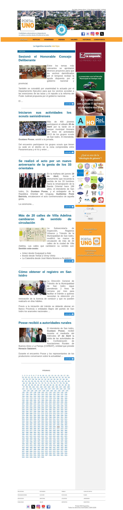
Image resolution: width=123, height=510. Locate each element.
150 (35, 394)
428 (42, 438)
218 (66, 404)
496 (27, 449)
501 (46, 449)
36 (27, 379)
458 (66, 442)
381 (46, 430)
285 (46, 415)
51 (26, 381)
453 (46, 442)
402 (35, 434)
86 (38, 385)
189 (46, 400)
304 (27, 419)
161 (31, 396)
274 (50, 413)
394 (50, 432)
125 (32, 391)
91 (53, 385)
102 (41, 387)
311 (54, 419)
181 (62, 398)
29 (53, 377)
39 (36, 379)
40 (39, 379)
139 (39, 392)
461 (31, 444)
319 (39, 421)
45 (54, 379)
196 (27, 402)
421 (62, 436)
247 (39, 409)
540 (58, 455)
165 (46, 396)
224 (42, 406)
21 (29, 377)
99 (30, 387)
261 (46, 411)
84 (32, 385)
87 (41, 385)
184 (27, 400)
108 (64, 387)
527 (54, 453)
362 (66, 427)
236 (42, 408)
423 (23, 438)
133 (63, 391)
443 (54, 440)
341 (31, 425)
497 (31, 449)
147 (23, 394)
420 (58, 436)
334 (50, 423)
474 (35, 446)
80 (67, 383)
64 (66, 381)
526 (50, 453)
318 (35, 421)
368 (42, 428)
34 (69, 377)
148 (27, 394)
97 (24, 387)
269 (31, 413)
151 (39, 394)
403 (39, 434)
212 (42, 404)
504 (58, 449)
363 (23, 428)
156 (58, 394)
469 (62, 444)
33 (66, 377)
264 (58, 411)
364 (27, 428)
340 (27, 425)
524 (42, 453)
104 (49, 387)
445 (62, 440)
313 (62, 419)
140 (42, 392)
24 (38, 377)
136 (27, 392)
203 (54, 402)
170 (66, 396)
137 (31, 392)
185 (31, 400)
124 (28, 391)
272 (42, 413)
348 (58, 425)
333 (46, 423)
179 (54, 398)
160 (27, 396)
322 (50, 421)
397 (62, 432)
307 (39, 419)
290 (66, 415)
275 (54, 413)
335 (54, 423)
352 (27, 427)
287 (54, 415)
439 (39, 440)
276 (58, 413)
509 (31, 451)
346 (50, 425)
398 (66, 432)
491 (54, 447)
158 (66, 394)
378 (35, 430)
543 (23, 457)
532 (27, 455)
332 (42, 423)
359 (54, 427)
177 (46, 398)
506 (66, 449)
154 (50, 394)
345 (46, 425)
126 (36, 391)
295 (39, 417)
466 (50, 444)
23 (35, 377)
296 (42, 417)
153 (46, 394)
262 (50, 411)
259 (39, 411)
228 (58, 406)
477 (46, 446)
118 (53, 389)
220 (27, 406)
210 (35, 404)
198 (35, 402)
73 (45, 383)
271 (39, 413)
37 (30, 379)
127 (40, 391)
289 (62, 415)
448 (27, 442)
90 (50, 385)
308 (42, 419)
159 (23, 396)
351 (23, 427)
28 (50, 377)
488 (42, 447)
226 (50, 406)
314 (66, 419)
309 (46, 419)
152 (42, 394)
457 (62, 442)
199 (39, 402)
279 (23, 415)
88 (44, 385)
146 (66, 392)
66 (24, 383)
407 (54, 434)
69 (33, 383)
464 (42, 444)
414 (35, 436)
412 (27, 436)
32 (62, 377)
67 (27, 383)
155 (54, 394)
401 (31, 434)
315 (23, 421)
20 (26, 377)
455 (54, 442)
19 (23, 377)
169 (62, 396)
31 (59, 377)
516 (58, 451)
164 (42, 396)
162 (35, 396)
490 (50, 447)
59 (50, 381)
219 (23, 406)
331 (39, 423)
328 (27, 423)
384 (58, 430)
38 (33, 379)
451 (39, 442)
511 (39, 451)
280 (27, 415)
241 (62, 408)
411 (23, 436)
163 (39, 396)
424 (27, 438)
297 (46, 417)
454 (50, 442)
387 (23, 432)
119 (57, 389)
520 (27, 453)
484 (27, 447)
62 (59, 381)
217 (62, 404)
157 (62, 394)
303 (23, 419)
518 (66, 451)
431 (54, 438)
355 (39, 427)
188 (42, 400)
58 (47, 381)
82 (26, 385)
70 (36, 383)
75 (51, 383)
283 (39, 415)
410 (66, 434)
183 (23, 400)
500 (42, 449)
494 (66, 447)
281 (31, 415)
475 (39, 446)
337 (62, 423)
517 (62, 451)
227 (54, 406)
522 (35, 453)
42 (45, 379)
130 (51, 391)
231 (23, 408)
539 (54, 455)
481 (62, 446)
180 (58, 398)
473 (31, 446)
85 (35, 385)
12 (49, 375)
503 (54, 449)
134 (67, 391)
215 (54, 404)
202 (50, 402)
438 (35, 440)
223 (39, 406)
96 (69, 385)
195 (23, 402)
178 (50, 398)
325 (62, 421)
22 (32, 377)
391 (39, 432)
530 (66, 453)
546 (35, 457)
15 (58, 375)
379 (39, 430)
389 (31, 432)
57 (44, 381)
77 (57, 383)
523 (39, 453)
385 (62, 430)
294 (35, 417)
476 (42, 446)
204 (58, 402)
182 (66, 398)
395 (54, 432)
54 (35, 381)
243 (23, 409)
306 (35, 419)
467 (54, 444)
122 (69, 389)
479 (54, 446)
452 (42, 442)
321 (46, 421)
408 (58, 434)
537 (46, 455)
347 (54, 425)
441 (46, 440)
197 (31, 402)
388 (27, 432)
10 (43, 375)
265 (62, 411)
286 (50, 415)
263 (54, 411)
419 (54, 436)
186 (35, 400)
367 (39, 428)
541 (62, 455)
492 (58, 447)
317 (31, 421)
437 (31, 440)
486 (35, 447)
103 (45, 387)
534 (35, 455)
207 (23, 404)
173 (31, 398)
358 (50, 427)
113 (34, 389)
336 (58, 423)
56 (41, 381)
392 (42, 432)
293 (31, 417)
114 (38, 389)
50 (23, 381)
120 (61, 389)
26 (44, 377)
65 (69, 381)
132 (59, 391)
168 (58, 396)
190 (50, 400)
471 (23, 446)
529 (62, 453)
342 (35, 425)
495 (23, 449)
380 (42, 430)
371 (54, 428)
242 (66, 408)
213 (46, 404)
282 (35, 415)
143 (54, 392)
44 (51, 379)
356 (42, 427)
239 (54, 408)
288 (58, 415)
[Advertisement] (61, 5)
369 (46, 428)
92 (56, 385)
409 (62, 434)
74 (48, 383)
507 (23, 451)
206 (66, 402)
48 (63, 379)
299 (54, 417)
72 (42, 383)
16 (61, 375)
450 (35, 442)
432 (58, 438)
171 (23, 398)
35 (24, 379)
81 (23, 385)
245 (31, 409)
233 (31, 408)
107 (60, 387)
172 (27, 398)
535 (39, 455)
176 (42, 398)
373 (62, 428)
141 (46, 392)
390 (35, 432)
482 (66, 446)
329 (31, 423)
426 (35, 438)
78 (60, 383)
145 (62, 392)
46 (57, 379)
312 (58, 419)
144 (58, 392)
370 (50, 428)
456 (58, 442)
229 (62, 406)
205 (62, 402)
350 (66, 425)
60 (53, 381)
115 (42, 389)
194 (66, 400)
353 (31, 427)
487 (39, 447)
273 (46, 413)
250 (50, 409)
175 (39, 398)
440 (42, 440)
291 (23, 417)
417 (46, 436)
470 (66, 444)
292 (27, 417)
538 (50, 455)
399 (23, 434)
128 (43, 391)
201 (46, 402)
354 (35, 427)
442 (50, 440)
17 (64, 375)
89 (47, 385)
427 (39, 438)
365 (31, 428)
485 (31, 447)
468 (58, 444)
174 (35, 398)
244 (27, 409)
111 (27, 389)
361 (62, 427)
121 (65, 389)
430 (50, 438)
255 (23, 411)
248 (42, 409)
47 (60, 379)
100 (33, 387)
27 (47, 377)
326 (66, 421)
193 (62, 400)
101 (37, 387)
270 (35, 413)
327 (23, 423)
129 (47, 391)
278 (66, 413)
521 (31, 453)
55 (38, 381)
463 (39, 444)
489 (46, 447)
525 (46, 453)
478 (50, 446)
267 (23, 413)
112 (31, 389)
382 (50, 430)
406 (50, 434)
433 (62, 438)
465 (46, 444)
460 (27, 444)
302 (66, 417)
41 (42, 379)
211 (39, 404)
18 (67, 375)
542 (66, 455)
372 (58, 428)
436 (27, 440)
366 (35, 428)
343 (39, 425)
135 (23, 392)
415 (38, 436)
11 (46, 375)
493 (62, 447)
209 (31, 404)
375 (23, 430)
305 (31, 419)
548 (42, 457)
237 (46, 408)
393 (46, 432)
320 (42, 421)
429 (46, 438)
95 (66, 385)
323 (54, 421)
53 (32, 381)
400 (27, 434)
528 (58, 453)
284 (42, 415)
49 (67, 379)
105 (53, 387)
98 (27, 387)
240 (58, 408)
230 (66, 406)
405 (46, 434)
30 (56, 377)
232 (27, 408)
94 (62, 385)
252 (58, 409)
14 (55, 375)
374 (66, 428)
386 (66, 430)
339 (23, 425)
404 (42, 434)
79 (63, 383)
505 (62, 449)
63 (62, 381)
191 (54, 400)
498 (35, 449)
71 (39, 383)
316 (27, 421)
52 (29, 381)
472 (27, 446)
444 (58, 440)
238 (50, 408)
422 (66, 436)
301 (62, 417)
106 (56, 387)
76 (54, 383)
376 (27, 430)
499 (39, 449)
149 (31, 394)
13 (52, 375)
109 (68, 387)
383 (54, 430)
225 (46, 406)
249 (46, 409)
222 (35, 406)
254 (66, 409)
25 (41, 377)
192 (58, 400)
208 (27, 404)
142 (50, 392)
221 (31, 406)
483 (23, 447)
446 (66, 440)
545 (31, 457)
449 (31, 442)
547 (39, 457)
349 (62, 425)
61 (56, 381)
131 (55, 391)
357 (46, 427)
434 (66, 438)
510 (35, 451)
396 (58, 432)
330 (35, 423)
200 (42, 402)
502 (50, 449)
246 (35, 409)
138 (35, 392)
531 (23, 455)
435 (23, 440)
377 (31, 430)
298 (50, 417)
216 (58, 404)
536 (42, 455)
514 (50, 451)
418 (50, 436)
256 (27, 411)
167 (54, 396)
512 (42, 451)
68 (30, 383)
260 (42, 411)
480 (58, 446)
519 (23, 453)
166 (50, 396)
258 (35, 411)
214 (50, 404)
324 (58, 421)
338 (66, 423)
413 (31, 436)
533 (31, 455)
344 (42, 425)
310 (50, 419)
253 (62, 409)
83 (29, 385)
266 (66, 411)
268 (27, 413)
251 (54, 409)
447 (23, 442)
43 (48, 379)
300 (58, 417)
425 (31, 438)
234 (35, 408)
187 (39, 400)
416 (42, 436)
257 (31, 411)
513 (46, 451)
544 (27, 457)
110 (23, 389)
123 (24, 391)
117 (49, 389)
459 (23, 444)
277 (62, 413)
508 (27, 451)
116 (46, 389)
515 (54, 451)
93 (59, 385)
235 (39, 408)
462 (35, 444)
